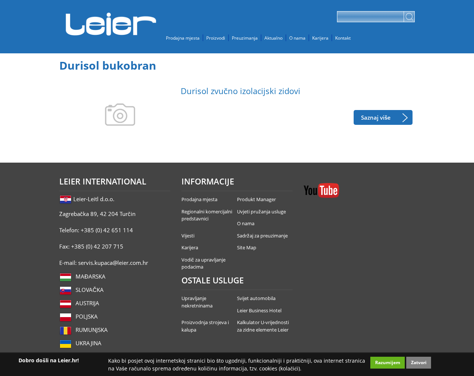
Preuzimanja (245, 38)
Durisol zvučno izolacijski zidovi (240, 91)
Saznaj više (376, 118)
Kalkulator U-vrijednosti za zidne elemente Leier (263, 326)
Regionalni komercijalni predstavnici (206, 215)
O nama (297, 38)
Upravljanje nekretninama (197, 302)
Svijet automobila (256, 298)
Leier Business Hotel (259, 310)
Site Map (246, 247)
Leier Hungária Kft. (111, 24)
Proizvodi (215, 38)
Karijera (320, 38)
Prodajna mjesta (183, 38)
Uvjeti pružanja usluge (261, 211)
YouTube (321, 190)
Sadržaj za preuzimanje (262, 235)
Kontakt (343, 38)
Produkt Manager (256, 199)
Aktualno (273, 38)
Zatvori (419, 362)
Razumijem (387, 362)
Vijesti (187, 235)
